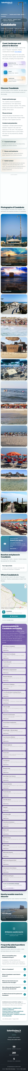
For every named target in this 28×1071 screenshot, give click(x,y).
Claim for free (5, 650)
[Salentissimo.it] (7, 3)
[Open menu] (25, 2)
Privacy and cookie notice (14, 1039)
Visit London (23, 1069)
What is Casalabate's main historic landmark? (11, 975)
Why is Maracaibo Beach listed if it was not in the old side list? (11, 988)
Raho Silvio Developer (10, 1069)
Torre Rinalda (17, 51)
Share (4, 36)
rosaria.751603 (8, 264)
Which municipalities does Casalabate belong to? (9, 956)
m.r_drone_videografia (9, 244)
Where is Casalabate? (8, 969)
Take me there (15, 616)
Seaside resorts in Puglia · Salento (17, 14)
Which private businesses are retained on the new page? (10, 981)
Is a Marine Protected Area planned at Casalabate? (12, 994)
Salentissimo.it (4, 14)
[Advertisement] (14, 190)
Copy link (12, 36)
